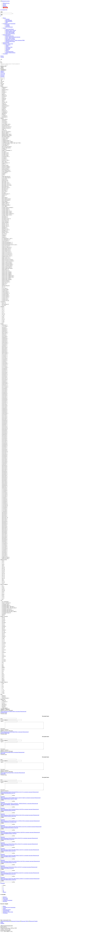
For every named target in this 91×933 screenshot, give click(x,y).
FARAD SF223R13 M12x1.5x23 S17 (8, 850)
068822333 (2, 10)
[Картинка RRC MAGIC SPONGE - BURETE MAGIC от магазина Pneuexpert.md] (19, 803)
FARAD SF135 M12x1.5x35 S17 (7, 868)
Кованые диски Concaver (10, 30)
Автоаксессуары (8, 47)
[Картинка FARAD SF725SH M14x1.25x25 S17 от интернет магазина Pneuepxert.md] (19, 872)
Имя (1, 718)
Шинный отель (6, 3)
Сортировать (3, 69)
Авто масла (7, 44)
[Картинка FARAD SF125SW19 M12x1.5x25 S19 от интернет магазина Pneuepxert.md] (20, 861)
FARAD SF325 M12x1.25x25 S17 (7, 839)
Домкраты (7, 49)
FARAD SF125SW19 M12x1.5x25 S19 (8, 862)
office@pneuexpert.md (6, 925)
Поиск (2, 67)
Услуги (4, 4)
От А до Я (2, 73)
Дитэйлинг (5, 53)
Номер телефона (3, 719)
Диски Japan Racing (9, 29)
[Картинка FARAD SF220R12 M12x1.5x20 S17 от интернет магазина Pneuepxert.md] (19, 855)
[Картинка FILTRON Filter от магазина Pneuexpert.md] (13, 711)
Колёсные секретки (9, 35)
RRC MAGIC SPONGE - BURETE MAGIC (9, 804)
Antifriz (6, 45)
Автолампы (7, 48)
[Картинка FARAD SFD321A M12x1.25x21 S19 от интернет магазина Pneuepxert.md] (19, 815)
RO (1, 12)
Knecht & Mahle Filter (4, 733)
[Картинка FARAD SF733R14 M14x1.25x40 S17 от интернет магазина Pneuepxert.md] (19, 878)
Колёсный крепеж (7, 34)
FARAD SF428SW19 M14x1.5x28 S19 (8, 833)
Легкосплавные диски (10, 31)
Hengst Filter (3, 773)
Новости (5, 896)
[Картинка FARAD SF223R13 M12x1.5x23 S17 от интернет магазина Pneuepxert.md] (19, 849)
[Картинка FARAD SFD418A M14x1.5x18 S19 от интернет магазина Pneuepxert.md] (19, 809)
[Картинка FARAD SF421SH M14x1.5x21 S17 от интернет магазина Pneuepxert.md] (19, 792)
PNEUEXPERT (2, 923)
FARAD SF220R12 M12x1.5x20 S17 (8, 856)
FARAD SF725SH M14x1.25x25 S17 (8, 873)
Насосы (7, 50)
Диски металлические (10, 33)
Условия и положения (7, 900)
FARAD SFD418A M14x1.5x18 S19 (7, 810)
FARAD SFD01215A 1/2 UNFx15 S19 (8, 821)
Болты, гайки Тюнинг (10, 38)
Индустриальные (9, 26)
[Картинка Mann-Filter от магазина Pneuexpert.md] (12, 752)
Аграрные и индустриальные (9, 23)
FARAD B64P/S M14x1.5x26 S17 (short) (8, 798)
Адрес (1, 721)
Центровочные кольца (10, 41)
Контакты (5, 6)
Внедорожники (8, 20)
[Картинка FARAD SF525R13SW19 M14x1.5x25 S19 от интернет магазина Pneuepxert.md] (20, 826)
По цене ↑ (2, 76)
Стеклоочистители (9, 51)
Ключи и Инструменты (10, 52)
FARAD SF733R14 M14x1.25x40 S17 (8, 879)
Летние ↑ (2, 72)
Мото (6, 22)
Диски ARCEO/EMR (9, 32)
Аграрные (7, 25)
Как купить (5, 898)
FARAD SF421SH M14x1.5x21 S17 (7, 793)
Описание (2, 728)
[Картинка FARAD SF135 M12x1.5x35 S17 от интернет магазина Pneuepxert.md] (18, 867)
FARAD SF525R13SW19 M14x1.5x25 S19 (9, 827)
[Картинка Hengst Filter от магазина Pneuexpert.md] (12, 772)
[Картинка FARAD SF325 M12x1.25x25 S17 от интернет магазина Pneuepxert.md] (19, 838)
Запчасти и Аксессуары (8, 43)
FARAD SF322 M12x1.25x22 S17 (7, 845)
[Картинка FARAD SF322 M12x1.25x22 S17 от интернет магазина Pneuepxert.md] (19, 843)
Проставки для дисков (10, 39)
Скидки (5, 7)
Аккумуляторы (6, 42)
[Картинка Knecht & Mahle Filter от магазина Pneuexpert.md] (14, 731)
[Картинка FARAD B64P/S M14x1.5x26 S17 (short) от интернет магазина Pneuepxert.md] (20, 797)
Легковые (7, 19)
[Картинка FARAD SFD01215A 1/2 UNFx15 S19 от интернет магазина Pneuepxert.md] (20, 820)
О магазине (5, 899)
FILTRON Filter (3, 712)
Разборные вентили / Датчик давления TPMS (15, 40)
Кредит (4, 5)
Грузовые (7, 24)
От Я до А (2, 74)
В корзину (2, 796)
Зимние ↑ (2, 71)
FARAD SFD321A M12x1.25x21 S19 (8, 816)
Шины (4, 18)
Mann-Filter (2, 753)
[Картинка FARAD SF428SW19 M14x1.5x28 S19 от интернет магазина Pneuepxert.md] (20, 832)
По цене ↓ (2, 75)
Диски (4, 28)
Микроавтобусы (8, 21)
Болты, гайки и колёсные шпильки (12, 36)
